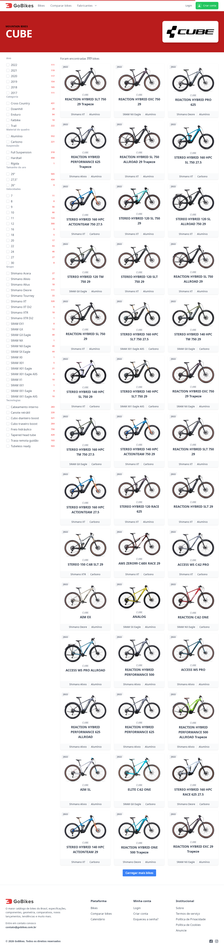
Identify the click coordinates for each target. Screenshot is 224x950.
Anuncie (181, 930)
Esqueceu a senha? (145, 919)
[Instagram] (216, 941)
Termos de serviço (188, 914)
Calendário (98, 919)
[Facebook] (211, 941)
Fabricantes (85, 6)
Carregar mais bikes (139, 873)
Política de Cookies (188, 925)
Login (189, 5)
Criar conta (209, 5)
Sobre (180, 908)
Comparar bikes (61, 6)
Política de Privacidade (191, 919)
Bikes (41, 6)
